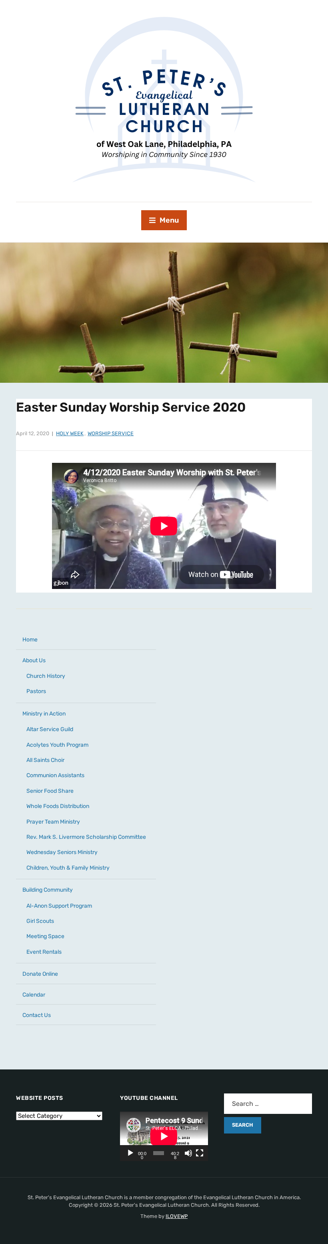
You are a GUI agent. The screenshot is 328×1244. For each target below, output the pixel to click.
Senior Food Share (50, 791)
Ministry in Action (44, 713)
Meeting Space (45, 936)
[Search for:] (268, 1103)
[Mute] (188, 1153)
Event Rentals (44, 952)
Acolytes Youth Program (57, 745)
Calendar (33, 994)
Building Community (47, 889)
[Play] (130, 1153)
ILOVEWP (177, 1216)
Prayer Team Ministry (53, 821)
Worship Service (111, 433)
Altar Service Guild (49, 729)
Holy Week (70, 433)
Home (30, 639)
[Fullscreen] (200, 1153)
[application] (164, 1136)
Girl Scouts (40, 921)
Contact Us (36, 1015)
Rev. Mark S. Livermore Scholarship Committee (86, 837)
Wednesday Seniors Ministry (62, 852)
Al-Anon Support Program (59, 905)
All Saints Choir (45, 760)
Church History (45, 676)
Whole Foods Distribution (57, 806)
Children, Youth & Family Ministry (68, 867)
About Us (34, 660)
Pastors (36, 691)
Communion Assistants (55, 775)
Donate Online (40, 974)
